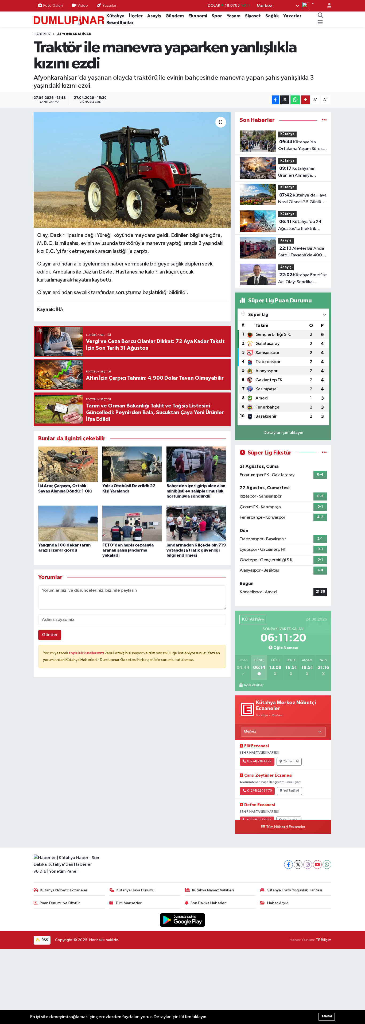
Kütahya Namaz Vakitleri (213, 890)
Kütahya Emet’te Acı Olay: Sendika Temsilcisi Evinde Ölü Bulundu (302, 278)
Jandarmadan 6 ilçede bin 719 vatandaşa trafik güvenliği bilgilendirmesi (196, 550)
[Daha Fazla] (305, 99)
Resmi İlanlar (120, 22)
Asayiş (154, 16)
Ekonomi (197, 16)
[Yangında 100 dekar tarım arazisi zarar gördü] (68, 523)
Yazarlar (109, 5)
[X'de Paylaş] (284, 99)
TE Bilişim (323, 940)
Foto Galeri (53, 5)
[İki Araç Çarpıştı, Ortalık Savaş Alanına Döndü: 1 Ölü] (68, 464)
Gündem (174, 16)
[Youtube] (317, 864)
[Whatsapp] (327, 864)
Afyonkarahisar (74, 34)
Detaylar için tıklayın (283, 432)
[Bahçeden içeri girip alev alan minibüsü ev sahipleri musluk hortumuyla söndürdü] (196, 464)
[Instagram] (307, 864)
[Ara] (320, 16)
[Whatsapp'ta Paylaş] (295, 99)
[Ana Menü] (320, 22)
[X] (298, 864)
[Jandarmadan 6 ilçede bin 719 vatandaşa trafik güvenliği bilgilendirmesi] (196, 523)
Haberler (42, 34)
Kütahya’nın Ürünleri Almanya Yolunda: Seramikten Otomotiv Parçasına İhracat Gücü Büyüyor (299, 172)
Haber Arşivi (277, 903)
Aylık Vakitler (253, 685)
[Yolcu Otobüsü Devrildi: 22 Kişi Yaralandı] (132, 464)
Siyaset (253, 16)
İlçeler (136, 16)
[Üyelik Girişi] (327, 5)
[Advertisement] (182, 986)
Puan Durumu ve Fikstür (60, 903)
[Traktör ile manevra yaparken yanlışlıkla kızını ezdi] (132, 170)
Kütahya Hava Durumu (135, 890)
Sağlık (272, 16)
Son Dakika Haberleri (209, 903)
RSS (44, 940)
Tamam (326, 1016)
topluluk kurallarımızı (87, 653)
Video (82, 5)
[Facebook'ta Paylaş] (275, 99)
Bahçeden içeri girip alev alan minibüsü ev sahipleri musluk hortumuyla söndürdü (195, 491)
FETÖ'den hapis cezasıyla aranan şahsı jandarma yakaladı (128, 550)
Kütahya (115, 16)
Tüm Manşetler (128, 903)
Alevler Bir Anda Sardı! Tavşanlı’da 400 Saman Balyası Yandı (301, 252)
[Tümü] (324, 120)
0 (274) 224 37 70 (259, 790)
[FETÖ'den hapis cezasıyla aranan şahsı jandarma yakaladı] (132, 523)
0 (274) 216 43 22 (259, 761)
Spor (217, 16)
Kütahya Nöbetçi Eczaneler (63, 890)
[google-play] (182, 920)
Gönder (50, 635)
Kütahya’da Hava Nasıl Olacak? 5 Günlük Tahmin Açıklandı (302, 199)
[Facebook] (288, 864)
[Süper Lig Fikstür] (324, 453)
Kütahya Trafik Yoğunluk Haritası (294, 890)
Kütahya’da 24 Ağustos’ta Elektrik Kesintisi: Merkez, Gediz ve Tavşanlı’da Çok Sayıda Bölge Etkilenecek (302, 225)
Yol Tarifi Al (291, 761)
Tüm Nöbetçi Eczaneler (285, 827)
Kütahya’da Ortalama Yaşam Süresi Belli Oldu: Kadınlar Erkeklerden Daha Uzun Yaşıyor (301, 146)
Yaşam (233, 16)
